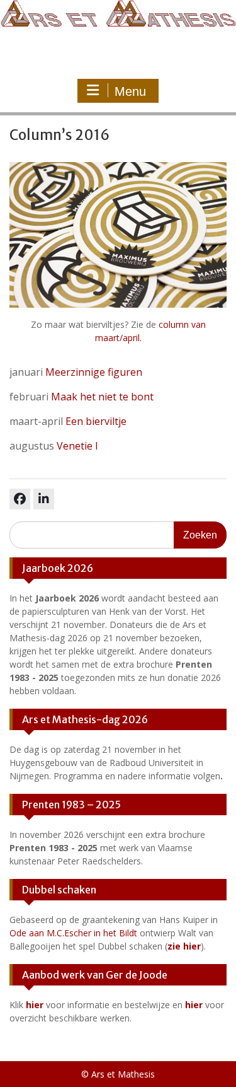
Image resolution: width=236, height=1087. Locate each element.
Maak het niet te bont (102, 397)
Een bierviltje (95, 421)
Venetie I (77, 446)
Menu (130, 91)
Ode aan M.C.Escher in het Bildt (73, 933)
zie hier (184, 946)
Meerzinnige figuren (93, 372)
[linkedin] (43, 499)
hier (34, 1005)
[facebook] (19, 499)
